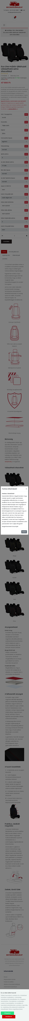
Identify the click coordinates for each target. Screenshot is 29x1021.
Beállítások (9, 1016)
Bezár (24, 532)
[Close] (26, 489)
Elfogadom (7, 1013)
